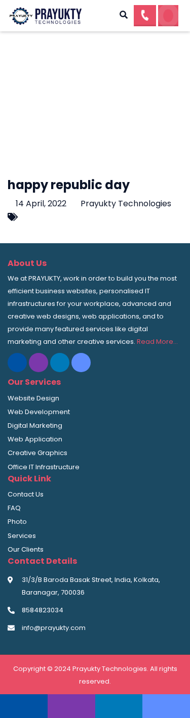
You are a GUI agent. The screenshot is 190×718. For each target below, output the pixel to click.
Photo (17, 521)
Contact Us (26, 494)
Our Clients (26, 549)
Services (22, 536)
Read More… (157, 341)
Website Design (33, 398)
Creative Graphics (37, 453)
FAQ (14, 508)
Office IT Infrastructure (44, 467)
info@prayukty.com (54, 628)
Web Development (39, 412)
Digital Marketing (35, 425)
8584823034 (42, 610)
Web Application (35, 439)
